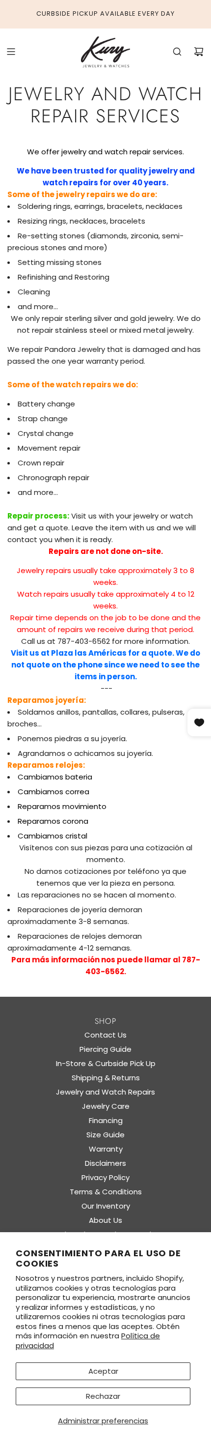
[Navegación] (11, 51)
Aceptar (103, 1371)
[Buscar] (177, 51)
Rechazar (103, 1396)
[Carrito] (199, 51)
